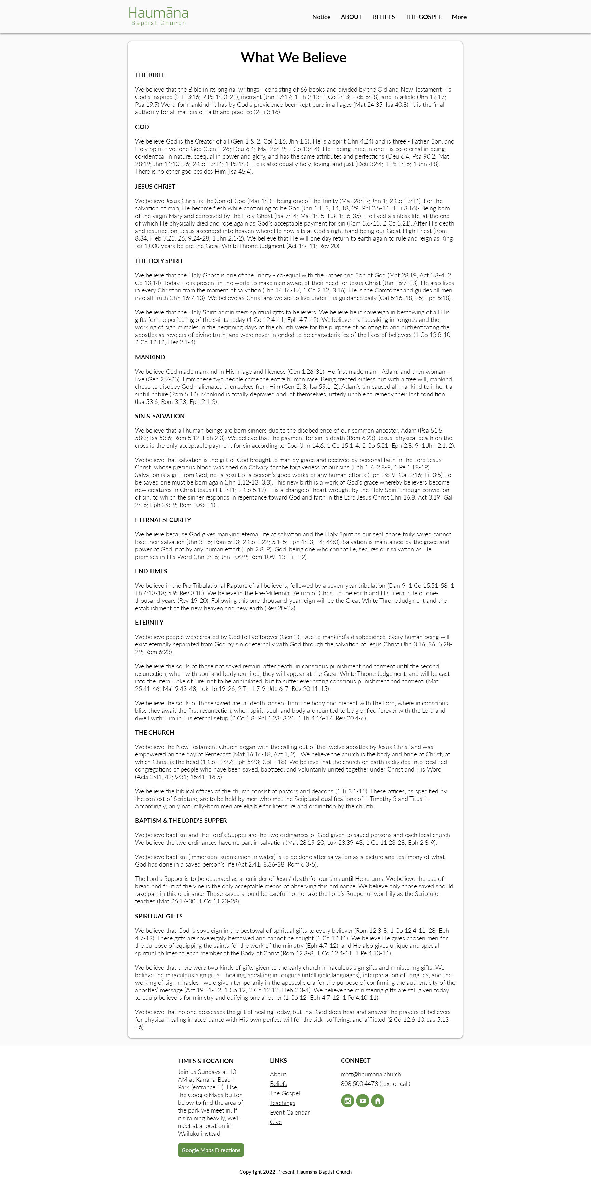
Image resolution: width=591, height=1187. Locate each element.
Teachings (283, 1102)
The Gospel (285, 1093)
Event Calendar (290, 1112)
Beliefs (278, 1083)
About (278, 1074)
